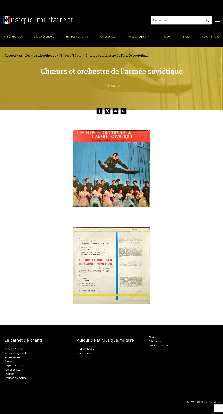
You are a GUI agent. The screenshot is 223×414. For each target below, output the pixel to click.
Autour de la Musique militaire (105, 340)
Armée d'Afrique (13, 349)
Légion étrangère (14, 365)
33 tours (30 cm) (70, 55)
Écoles (8, 361)
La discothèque (44, 55)
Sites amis (155, 341)
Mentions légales (159, 345)
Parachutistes (12, 369)
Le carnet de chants (23, 340)
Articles (24, 55)
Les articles (83, 353)
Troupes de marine (15, 377)
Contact (153, 337)
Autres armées (12, 357)
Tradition (9, 373)
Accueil (10, 55)
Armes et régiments (15, 353)
